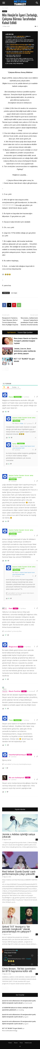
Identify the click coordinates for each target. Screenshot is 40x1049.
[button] (3, 3)
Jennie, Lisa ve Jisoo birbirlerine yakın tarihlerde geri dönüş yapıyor (25, 351)
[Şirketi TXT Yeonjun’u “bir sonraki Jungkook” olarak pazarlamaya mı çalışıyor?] (20, 915)
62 (36, 934)
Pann (21, 1043)
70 (36, 839)
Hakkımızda (28, 1043)
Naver (16, 1043)
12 (37, 26)
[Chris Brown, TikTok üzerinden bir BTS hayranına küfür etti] (20, 957)
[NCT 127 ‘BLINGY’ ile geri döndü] (7, 361)
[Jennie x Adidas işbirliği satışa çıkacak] (20, 823)
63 (36, 974)
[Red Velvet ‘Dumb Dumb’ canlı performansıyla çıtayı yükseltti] (20, 860)
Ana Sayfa (5, 8)
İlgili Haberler (11, 332)
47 (36, 877)
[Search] (37, 3)
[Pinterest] (14, 305)
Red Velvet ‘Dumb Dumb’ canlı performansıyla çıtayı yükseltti (18, 872)
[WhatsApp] (19, 305)
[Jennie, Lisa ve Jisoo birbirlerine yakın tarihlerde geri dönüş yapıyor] (7, 351)
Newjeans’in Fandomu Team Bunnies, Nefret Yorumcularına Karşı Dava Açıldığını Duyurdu (10, 321)
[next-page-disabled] (7, 988)
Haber (10, 1043)
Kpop (21, 423)
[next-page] (7, 369)
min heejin (14, 293)
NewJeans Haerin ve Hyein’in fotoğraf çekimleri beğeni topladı (25, 340)
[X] (9, 305)
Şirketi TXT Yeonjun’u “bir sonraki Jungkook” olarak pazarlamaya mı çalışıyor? (16, 929)
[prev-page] (3, 369)
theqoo (4, 11)
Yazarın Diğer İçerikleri (25, 332)
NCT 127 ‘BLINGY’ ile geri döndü (12, 1028)
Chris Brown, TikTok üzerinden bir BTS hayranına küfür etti (19, 970)
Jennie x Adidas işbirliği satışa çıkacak (18, 835)
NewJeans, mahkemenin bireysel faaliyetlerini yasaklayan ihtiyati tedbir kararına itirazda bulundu (29, 321)
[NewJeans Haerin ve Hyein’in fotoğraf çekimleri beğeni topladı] (7, 341)
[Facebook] (4, 305)
